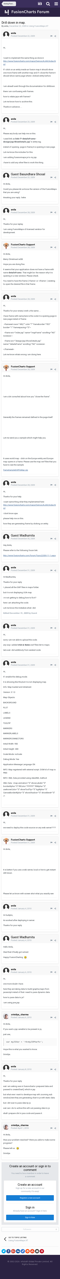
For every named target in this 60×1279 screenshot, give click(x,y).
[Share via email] (37, 1251)
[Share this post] (55, 36)
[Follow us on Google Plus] (41, 1270)
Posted (23, 36)
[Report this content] (51, 36)
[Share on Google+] (13, 1251)
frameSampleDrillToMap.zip (15, 470)
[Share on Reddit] (27, 1251)
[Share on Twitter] (4, 1251)
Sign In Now (30, 1217)
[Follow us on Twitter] (34, 1270)
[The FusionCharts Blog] (20, 1270)
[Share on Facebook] (8, 1251)
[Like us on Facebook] (27, 1270)
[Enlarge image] (25, 957)
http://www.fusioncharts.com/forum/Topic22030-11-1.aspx (29, 555)
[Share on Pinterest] (42, 1251)
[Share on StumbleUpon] (32, 1251)
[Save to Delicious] (23, 1251)
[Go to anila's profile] (6, 34)
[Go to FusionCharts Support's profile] (6, 246)
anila (6, 26)
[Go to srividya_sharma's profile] (6, 1016)
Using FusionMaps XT (38, 26)
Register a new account (30, 1198)
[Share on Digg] (18, 1251)
